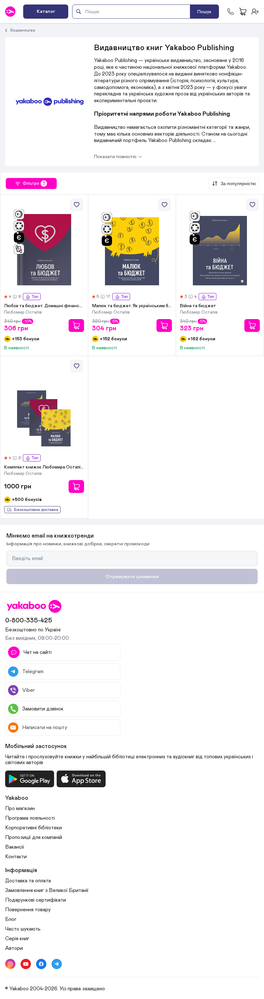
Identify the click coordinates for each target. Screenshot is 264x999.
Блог (10, 919)
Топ (34, 297)
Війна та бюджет (198, 306)
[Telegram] (57, 964)
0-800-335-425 (28, 620)
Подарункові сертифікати (35, 900)
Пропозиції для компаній (33, 837)
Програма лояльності (30, 818)
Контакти (16, 856)
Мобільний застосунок (36, 746)
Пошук (204, 11)
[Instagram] (10, 964)
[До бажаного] (77, 205)
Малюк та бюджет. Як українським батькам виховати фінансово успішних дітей (132, 306)
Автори (14, 948)
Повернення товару (28, 909)
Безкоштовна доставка (36, 510)
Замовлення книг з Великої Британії (47, 890)
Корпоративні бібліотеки (33, 827)
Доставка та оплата (28, 880)
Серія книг (17, 938)
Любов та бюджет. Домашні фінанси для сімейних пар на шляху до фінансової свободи (44, 306)
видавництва (22, 30)
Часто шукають (23, 929)
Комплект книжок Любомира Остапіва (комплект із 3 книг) (44, 467)
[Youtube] (26, 964)
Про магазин (20, 808)
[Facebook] (41, 964)
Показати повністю (115, 156)
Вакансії (14, 847)
